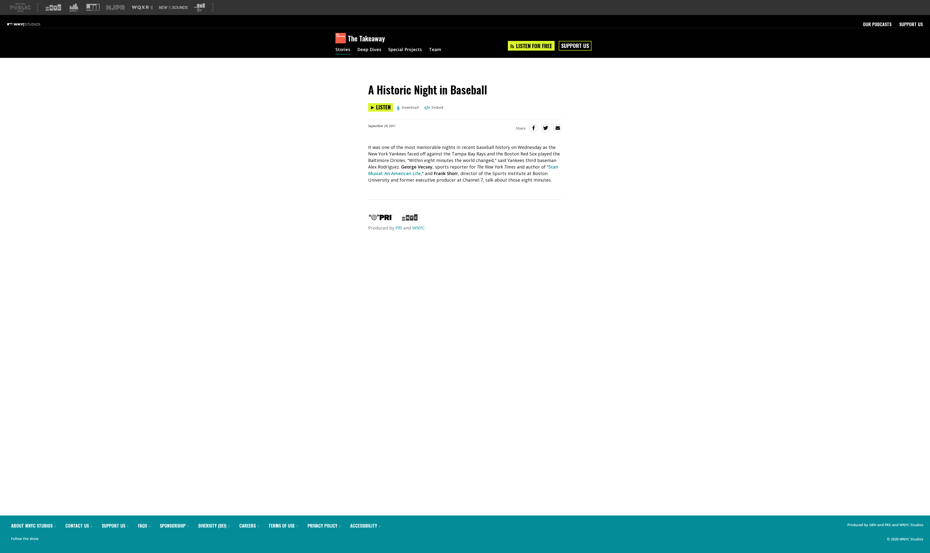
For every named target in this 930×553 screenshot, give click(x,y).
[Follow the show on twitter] (55, 537)
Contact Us (77, 525)
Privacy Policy (322, 525)
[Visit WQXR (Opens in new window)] (142, 7)
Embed (437, 107)
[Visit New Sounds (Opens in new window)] (173, 7)
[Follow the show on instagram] (64, 537)
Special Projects (405, 50)
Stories (342, 50)
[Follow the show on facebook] (45, 537)
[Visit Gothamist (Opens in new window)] (74, 7)
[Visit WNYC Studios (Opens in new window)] (93, 7)
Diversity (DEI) (212, 525)
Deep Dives (369, 50)
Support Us (911, 24)
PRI (398, 228)
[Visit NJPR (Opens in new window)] (115, 7)
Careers (247, 525)
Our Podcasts (877, 24)
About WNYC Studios (32, 525)
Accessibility (363, 525)
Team (435, 50)
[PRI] (380, 219)
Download (410, 107)
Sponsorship (173, 525)
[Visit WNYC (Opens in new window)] (53, 7)
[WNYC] (410, 219)
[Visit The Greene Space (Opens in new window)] (199, 7)
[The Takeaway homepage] (341, 38)
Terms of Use (282, 525)
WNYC (418, 228)
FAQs (142, 525)
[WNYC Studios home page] (29, 24)
